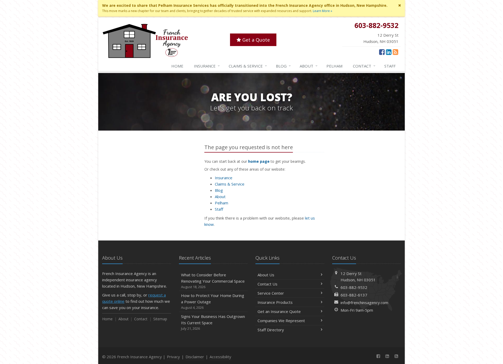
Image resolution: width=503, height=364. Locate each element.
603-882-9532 (354, 287)
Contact (364, 66)
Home (177, 66)
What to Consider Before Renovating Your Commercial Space (213, 280)
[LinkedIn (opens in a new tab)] (388, 51)
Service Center (271, 293)
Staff (390, 66)
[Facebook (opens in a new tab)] (382, 51)
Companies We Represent (281, 320)
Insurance (207, 66)
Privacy (173, 356)
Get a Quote (255, 40)
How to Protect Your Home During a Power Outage (212, 301)
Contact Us (267, 284)
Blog (283, 66)
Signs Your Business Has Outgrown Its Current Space (213, 322)
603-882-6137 (354, 295)
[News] (395, 51)
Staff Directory (271, 329)
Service (248, 66)
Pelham (334, 66)
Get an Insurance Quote (279, 311)
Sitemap (160, 318)
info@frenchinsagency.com (364, 302)
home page (259, 161)
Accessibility (220, 356)
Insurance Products (275, 302)
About (309, 66)
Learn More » (322, 11)
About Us (266, 274)
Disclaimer (194, 356)
